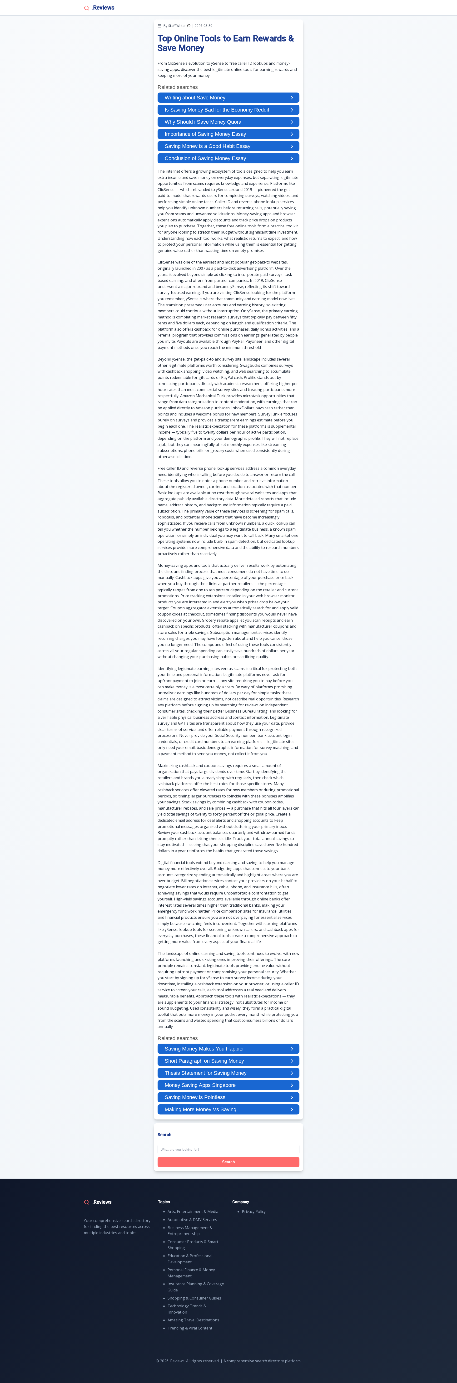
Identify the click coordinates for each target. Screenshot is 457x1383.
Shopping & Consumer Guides (194, 1298)
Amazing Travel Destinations (193, 1320)
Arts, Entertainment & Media (193, 1211)
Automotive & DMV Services (192, 1219)
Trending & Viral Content (190, 1328)
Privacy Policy (254, 1211)
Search (228, 1162)
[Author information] (189, 26)
